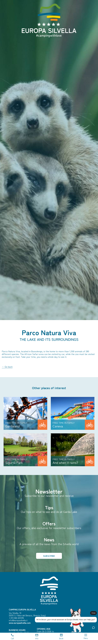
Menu (86, 638)
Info (36, 638)
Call (12, 638)
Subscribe (49, 555)
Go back (8, 366)
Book (61, 638)
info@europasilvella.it (18, 620)
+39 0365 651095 (16, 617)
